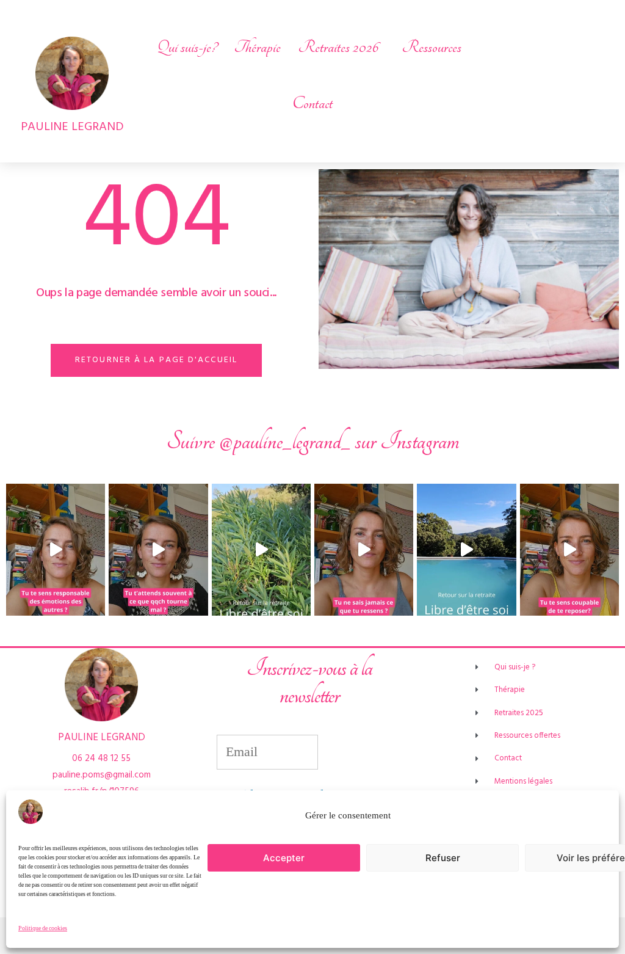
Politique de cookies (42, 928)
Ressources (431, 47)
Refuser (442, 858)
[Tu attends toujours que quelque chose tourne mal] (158, 550)
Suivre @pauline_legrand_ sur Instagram (313, 441)
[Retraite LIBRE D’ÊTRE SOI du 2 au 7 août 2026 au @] (466, 550)
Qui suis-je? (187, 47)
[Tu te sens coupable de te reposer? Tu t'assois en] (569, 550)
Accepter (284, 858)
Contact (312, 103)
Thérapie (257, 47)
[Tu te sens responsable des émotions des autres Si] (55, 550)
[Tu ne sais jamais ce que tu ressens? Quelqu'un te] (363, 550)
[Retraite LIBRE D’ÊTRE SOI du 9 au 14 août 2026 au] (261, 550)
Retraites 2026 (338, 47)
